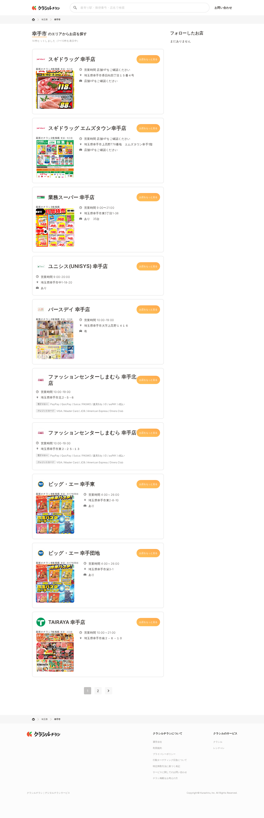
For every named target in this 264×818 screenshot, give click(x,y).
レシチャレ (219, 748)
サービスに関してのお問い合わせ (170, 772)
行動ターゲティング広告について (170, 760)
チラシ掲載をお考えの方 (165, 778)
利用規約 (157, 748)
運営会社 (157, 741)
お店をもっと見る (148, 59)
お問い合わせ (223, 7)
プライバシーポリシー (164, 754)
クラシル (217, 741)
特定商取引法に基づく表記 (166, 766)
